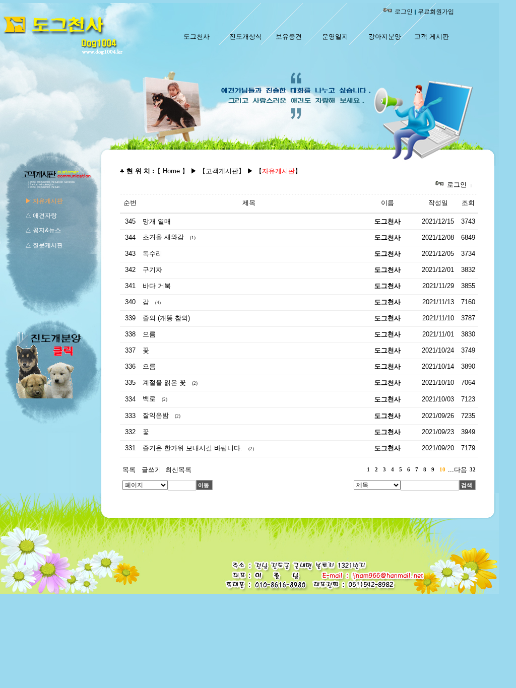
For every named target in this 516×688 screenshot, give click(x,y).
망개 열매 (157, 221)
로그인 (404, 11)
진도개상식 (245, 36)
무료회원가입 (436, 11)
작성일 (438, 203)
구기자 (152, 269)
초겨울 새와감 (163, 237)
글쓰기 (151, 469)
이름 (387, 203)
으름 (149, 334)
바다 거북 (157, 286)
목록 (129, 469)
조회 (468, 203)
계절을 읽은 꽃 (164, 382)
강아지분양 (384, 36)
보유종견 (289, 36)
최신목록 (178, 469)
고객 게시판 (431, 36)
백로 (149, 398)
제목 (248, 203)
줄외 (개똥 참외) (166, 318)
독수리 (152, 253)
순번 (130, 203)
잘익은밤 (156, 415)
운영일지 (335, 36)
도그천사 (196, 36)
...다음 (457, 469)
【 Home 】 (171, 171)
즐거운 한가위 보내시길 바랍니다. (192, 448)
